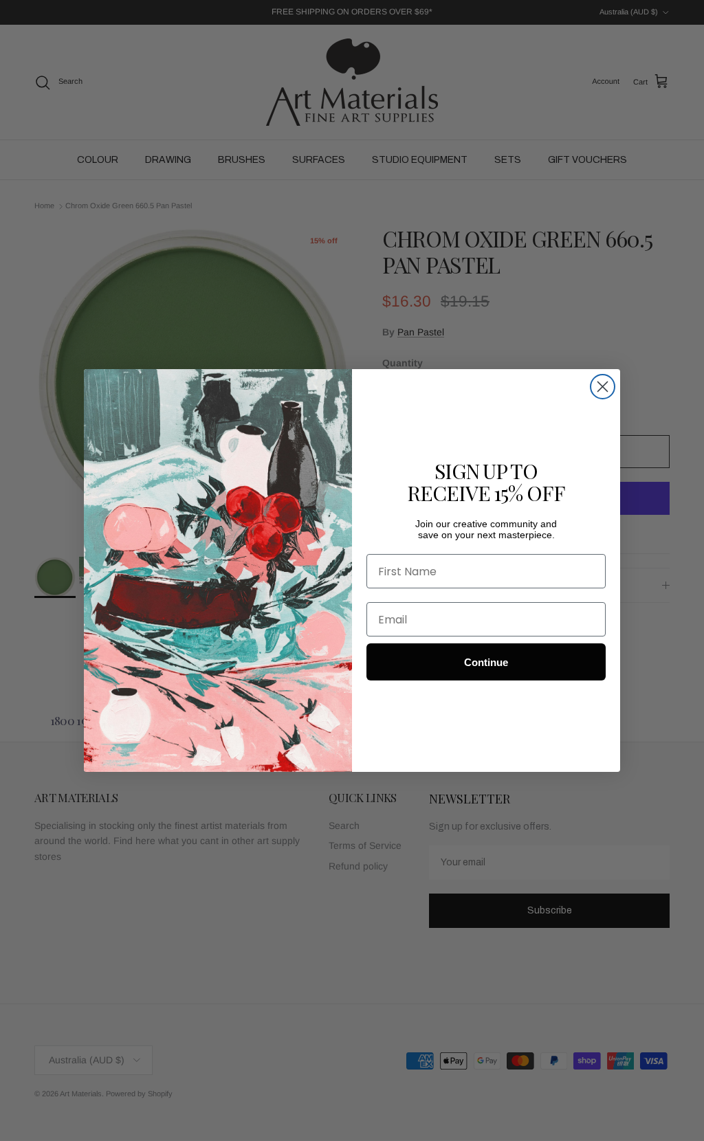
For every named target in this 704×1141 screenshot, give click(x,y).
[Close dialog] (603, 387)
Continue (486, 662)
